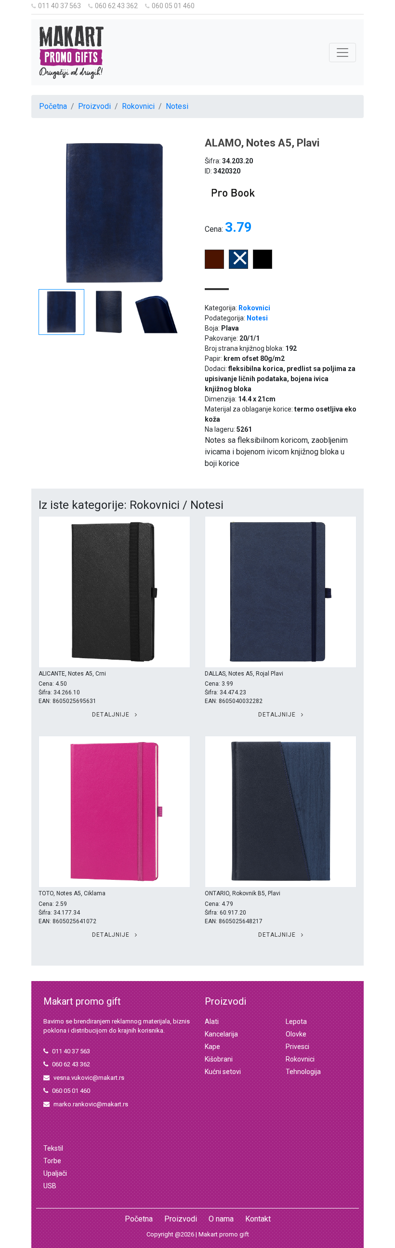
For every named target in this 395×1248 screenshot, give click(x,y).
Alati (212, 1021)
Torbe (52, 1161)
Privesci (297, 1046)
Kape (212, 1046)
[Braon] (214, 266)
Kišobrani (219, 1059)
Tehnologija (303, 1071)
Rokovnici (138, 106)
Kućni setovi (223, 1071)
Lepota (296, 1021)
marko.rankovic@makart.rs (90, 1104)
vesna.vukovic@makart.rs (88, 1077)
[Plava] (238, 266)
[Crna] (262, 266)
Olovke (296, 1034)
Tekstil (53, 1148)
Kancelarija (221, 1034)
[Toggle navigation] (342, 52)
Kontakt (258, 1218)
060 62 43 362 (116, 6)
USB (49, 1186)
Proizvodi (94, 106)
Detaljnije (112, 714)
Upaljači (55, 1173)
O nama (221, 1218)
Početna (53, 106)
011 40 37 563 (59, 6)
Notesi (177, 106)
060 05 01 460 (173, 6)
